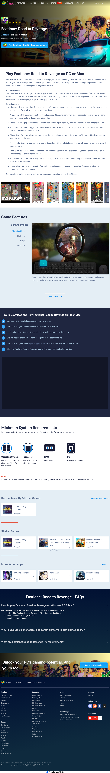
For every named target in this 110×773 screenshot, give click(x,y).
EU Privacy (31, 765)
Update (90, 695)
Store (56, 3)
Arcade (3, 735)
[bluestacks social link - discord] (90, 706)
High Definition (37, 731)
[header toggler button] (107, 3)
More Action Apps (12, 564)
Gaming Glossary (66, 720)
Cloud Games (5, 727)
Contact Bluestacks (66, 700)
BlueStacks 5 (5, 700)
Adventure (4, 733)
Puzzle (3, 738)
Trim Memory (36, 724)
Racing (3, 740)
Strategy (4, 751)
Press (62, 705)
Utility (34, 734)
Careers (62, 703)
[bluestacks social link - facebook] (99, 706)
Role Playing (5, 743)
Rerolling (35, 718)
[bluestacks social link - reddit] (95, 706)
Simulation (4, 746)
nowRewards (5, 716)
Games (33, 3)
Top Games (4, 725)
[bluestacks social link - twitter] (104, 706)
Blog (43, 3)
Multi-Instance (37, 703)
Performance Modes (39, 721)
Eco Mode (35, 711)
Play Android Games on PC (69, 715)
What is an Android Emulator (69, 717)
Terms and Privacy (6, 765)
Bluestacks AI (5, 703)
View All (104, 564)
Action (5, 35)
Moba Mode (36, 700)
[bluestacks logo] (8, 3)
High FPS (35, 729)
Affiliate (69, 3)
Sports (3, 748)
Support (80, 3)
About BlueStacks (66, 695)
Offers (3, 708)
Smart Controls (37, 716)
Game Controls (37, 695)
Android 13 (4, 713)
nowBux (3, 711)
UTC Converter (37, 737)
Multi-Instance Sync (38, 705)
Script (34, 726)
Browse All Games (100, 498)
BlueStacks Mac (6, 698)
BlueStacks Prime (6, 695)
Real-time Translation (39, 713)
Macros (34, 708)
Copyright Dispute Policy (20, 765)
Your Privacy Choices (57, 772)
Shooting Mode (37, 698)
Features (21, 3)
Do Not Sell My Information (43, 765)
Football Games (6, 753)
